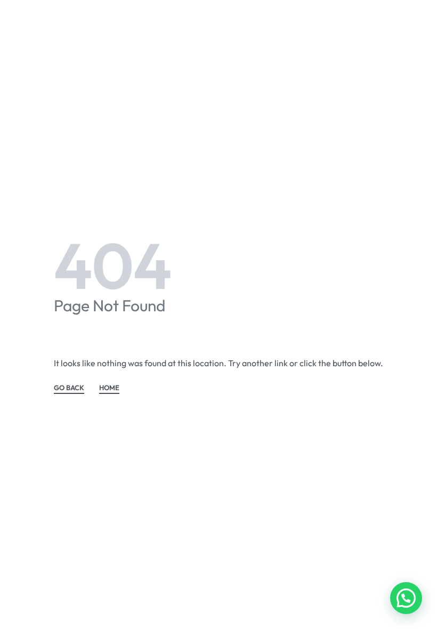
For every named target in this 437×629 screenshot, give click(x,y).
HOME (109, 388)
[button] (406, 598)
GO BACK (69, 388)
